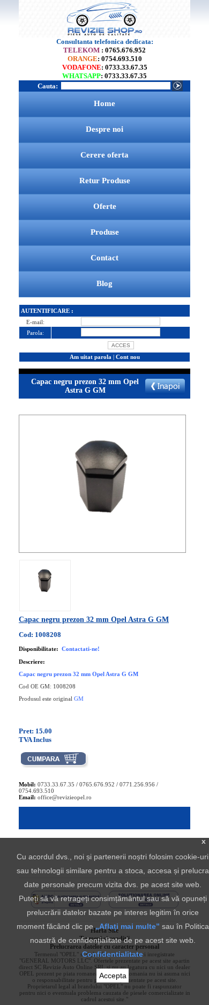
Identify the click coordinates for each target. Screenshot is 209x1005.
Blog (104, 283)
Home (104, 103)
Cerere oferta (104, 155)
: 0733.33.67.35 (104, 67)
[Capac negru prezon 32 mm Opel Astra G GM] (45, 602)
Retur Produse (104, 180)
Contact (104, 257)
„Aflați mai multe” (127, 926)
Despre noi (104, 129)
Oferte (104, 206)
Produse (105, 232)
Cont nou (128, 357)
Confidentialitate (112, 954)
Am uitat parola (90, 357)
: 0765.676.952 (104, 50)
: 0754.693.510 (105, 59)
